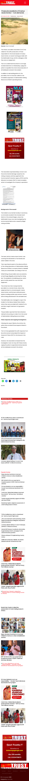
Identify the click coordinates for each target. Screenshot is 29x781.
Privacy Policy (23, 771)
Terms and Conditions (7, 773)
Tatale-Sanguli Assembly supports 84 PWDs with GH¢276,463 (12, 587)
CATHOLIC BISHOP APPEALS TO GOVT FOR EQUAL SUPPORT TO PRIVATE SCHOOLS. (12, 462)
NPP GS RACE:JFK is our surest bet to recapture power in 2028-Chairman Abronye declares (12, 482)
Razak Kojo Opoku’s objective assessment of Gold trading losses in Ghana (12, 608)
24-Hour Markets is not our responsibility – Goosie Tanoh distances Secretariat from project (12, 488)
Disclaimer (15, 771)
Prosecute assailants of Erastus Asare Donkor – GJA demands (13, 12)
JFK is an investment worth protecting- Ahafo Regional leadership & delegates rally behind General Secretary (13, 440)
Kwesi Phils (9, 779)
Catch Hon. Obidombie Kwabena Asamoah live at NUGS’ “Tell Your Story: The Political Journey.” (12, 494)
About (9, 771)
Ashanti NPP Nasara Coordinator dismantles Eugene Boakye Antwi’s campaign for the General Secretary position (13, 531)
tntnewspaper (5, 777)
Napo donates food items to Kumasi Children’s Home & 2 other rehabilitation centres (11, 476)
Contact (3, 771)
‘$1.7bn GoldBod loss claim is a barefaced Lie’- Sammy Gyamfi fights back (12, 418)
